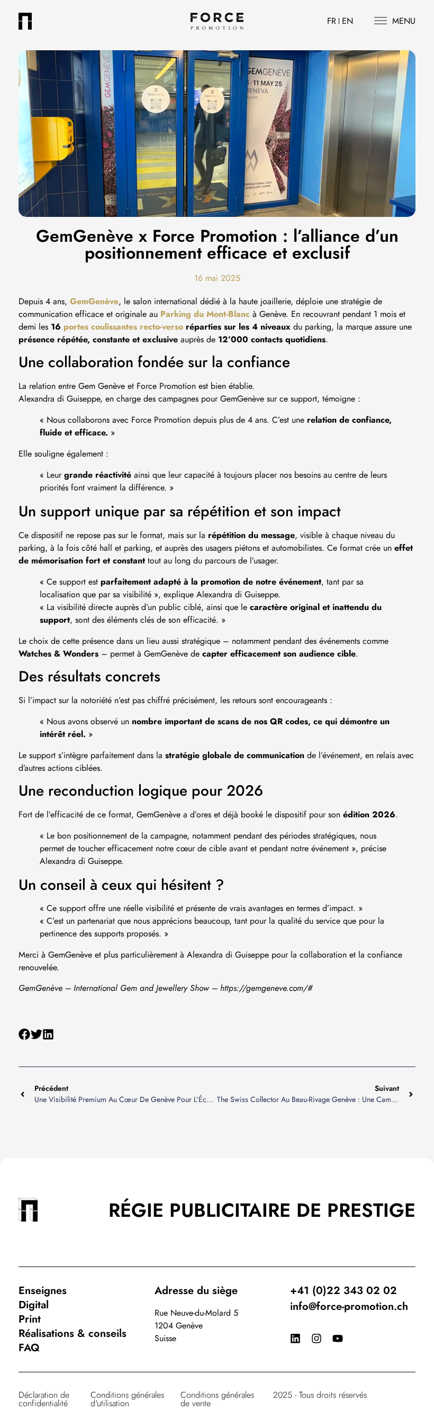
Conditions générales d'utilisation (127, 1399)
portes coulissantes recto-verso (123, 327)
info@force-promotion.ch (349, 1306)
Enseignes (43, 1291)
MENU (403, 21)
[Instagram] (316, 1338)
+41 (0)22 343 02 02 (343, 1290)
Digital (34, 1305)
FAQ (29, 1348)
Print (30, 1319)
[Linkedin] (295, 1338)
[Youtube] (337, 1338)
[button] (25, 1034)
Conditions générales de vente (217, 1399)
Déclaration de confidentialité (44, 1399)
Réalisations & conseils (72, 1333)
